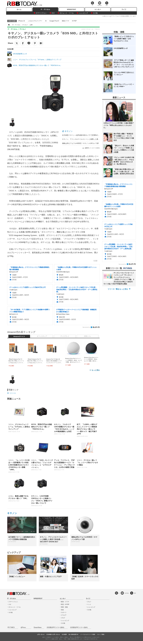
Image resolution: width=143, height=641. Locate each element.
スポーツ (63, 612)
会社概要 (64, 634)
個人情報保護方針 (73, 634)
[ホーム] (8, 25)
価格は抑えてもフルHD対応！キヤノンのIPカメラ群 (80, 143)
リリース (12, 393)
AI (46, 21)
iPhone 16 (21, 21)
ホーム (19, 9)
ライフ (124, 9)
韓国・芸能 (64, 607)
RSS (135, 593)
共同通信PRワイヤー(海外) (79, 627)
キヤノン (69, 131)
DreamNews (38, 627)
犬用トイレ (87, 336)
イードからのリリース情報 (87, 634)
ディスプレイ (64, 336)
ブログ (63, 618)
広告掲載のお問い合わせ (53, 634)
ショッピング (83, 13)
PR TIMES (11, 627)
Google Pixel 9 (54, 21)
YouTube (127, 593)
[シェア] (22, 43)
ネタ (53, 13)
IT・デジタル (45, 9)
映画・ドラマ (65, 601)
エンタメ (98, 9)
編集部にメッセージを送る (92, 148)
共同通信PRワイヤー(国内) (55, 627)
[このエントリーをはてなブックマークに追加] (40, 43)
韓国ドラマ (65, 21)
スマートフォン (41, 13)
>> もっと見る (95, 370)
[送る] (28, 43)
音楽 (62, 610)
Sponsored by (86, 327)
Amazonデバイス (19, 336)
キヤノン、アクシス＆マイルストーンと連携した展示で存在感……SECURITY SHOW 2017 (94, 139)
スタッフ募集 (100, 634)
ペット (89, 604)
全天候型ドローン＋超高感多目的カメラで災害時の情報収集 (83, 135)
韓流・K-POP (65, 604)
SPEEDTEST (71, 9)
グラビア (63, 615)
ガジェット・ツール (67, 13)
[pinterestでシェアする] (34, 43)
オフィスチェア (42, 336)
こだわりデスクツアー (35, 21)
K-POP (74, 21)
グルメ (89, 601)
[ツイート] (16, 43)
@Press (23, 627)
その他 (95, 13)
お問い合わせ (40, 634)
